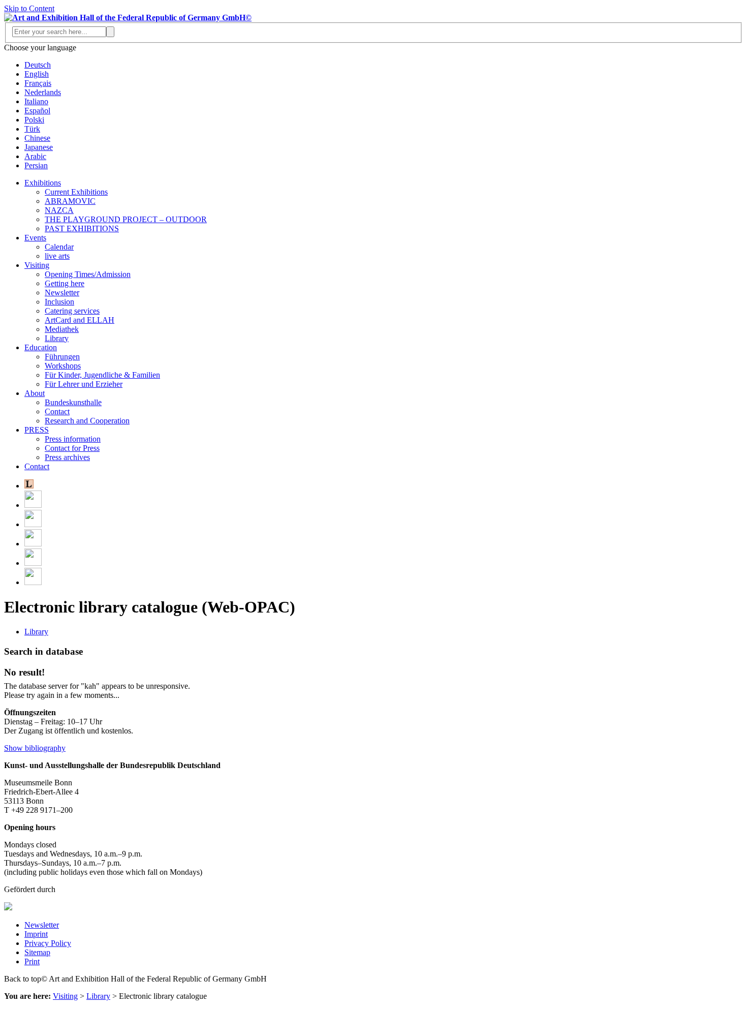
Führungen (62, 356)
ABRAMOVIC (70, 201)
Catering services (72, 311)
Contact (57, 411)
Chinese (37, 138)
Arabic (35, 156)
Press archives (67, 457)
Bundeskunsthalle (73, 402)
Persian (36, 165)
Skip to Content (29, 8)
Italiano (36, 101)
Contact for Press (72, 448)
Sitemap (37, 952)
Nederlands (42, 92)
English (36, 74)
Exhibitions (42, 182)
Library (57, 338)
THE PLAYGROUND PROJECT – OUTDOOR (126, 219)
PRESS (36, 429)
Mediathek (62, 329)
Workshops (63, 365)
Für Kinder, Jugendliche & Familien (102, 375)
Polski (34, 119)
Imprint (36, 934)
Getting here (64, 283)
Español (37, 110)
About (34, 393)
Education (40, 347)
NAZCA (59, 210)
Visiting (36, 265)
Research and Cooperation (87, 420)
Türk (32, 129)
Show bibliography (35, 748)
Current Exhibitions (76, 192)
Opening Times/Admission (88, 274)
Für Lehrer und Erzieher (83, 384)
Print (32, 961)
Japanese (38, 147)
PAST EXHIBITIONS (82, 228)
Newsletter (62, 292)
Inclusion (59, 301)
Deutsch (37, 64)
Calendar (59, 246)
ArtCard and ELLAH (79, 320)
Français (37, 83)
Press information (73, 439)
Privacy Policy (47, 943)
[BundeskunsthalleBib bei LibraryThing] (29, 485)
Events (35, 237)
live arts (57, 256)
